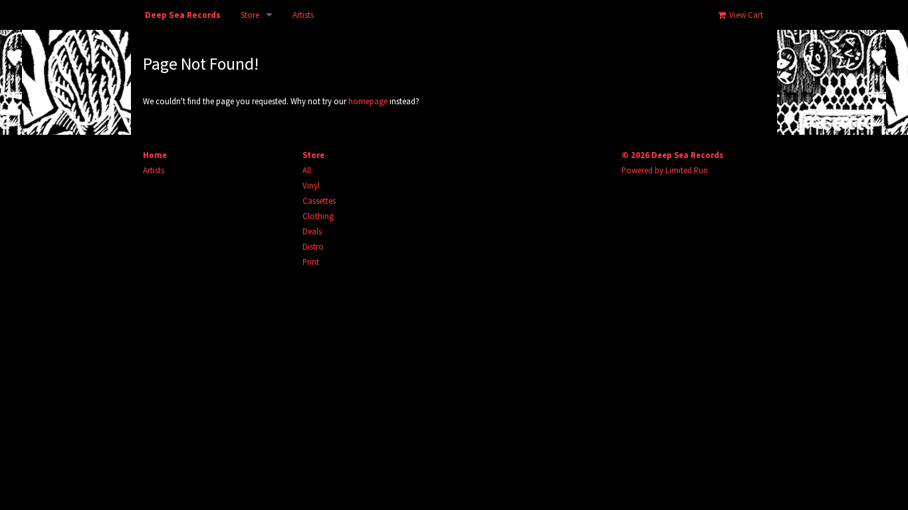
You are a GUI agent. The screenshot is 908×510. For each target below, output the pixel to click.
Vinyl (311, 185)
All (306, 170)
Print (310, 261)
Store (250, 15)
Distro (313, 246)
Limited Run (686, 170)
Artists (303, 15)
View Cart (745, 15)
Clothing (318, 216)
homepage (368, 101)
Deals (312, 231)
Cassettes (319, 200)
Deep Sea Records (183, 15)
